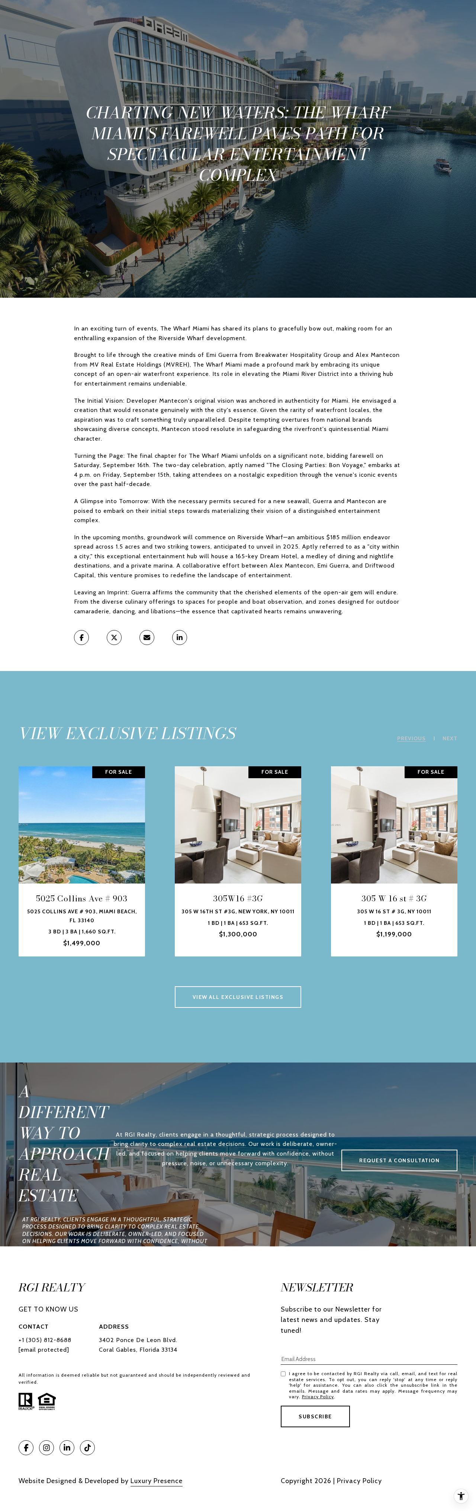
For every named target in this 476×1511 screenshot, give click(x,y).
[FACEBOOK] (26, 1447)
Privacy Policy (318, 1396)
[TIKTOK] (87, 1447)
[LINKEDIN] (67, 1447)
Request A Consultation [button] (399, 1160)
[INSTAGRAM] (46, 1447)
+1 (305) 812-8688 (45, 1340)
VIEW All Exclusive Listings (238, 997)
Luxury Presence (157, 1481)
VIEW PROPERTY (82, 861)
